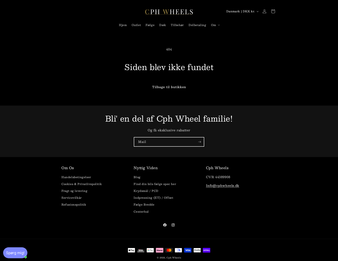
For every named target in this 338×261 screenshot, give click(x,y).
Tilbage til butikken (169, 86)
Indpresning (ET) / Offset (153, 197)
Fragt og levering (74, 190)
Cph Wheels (173, 257)
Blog (137, 177)
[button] (215, 25)
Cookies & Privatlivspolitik (81, 184)
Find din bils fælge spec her (155, 184)
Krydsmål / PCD (146, 190)
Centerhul (141, 211)
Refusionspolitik (73, 204)
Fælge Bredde (144, 204)
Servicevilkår (71, 197)
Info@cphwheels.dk (222, 185)
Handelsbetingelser (76, 177)
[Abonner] (199, 142)
